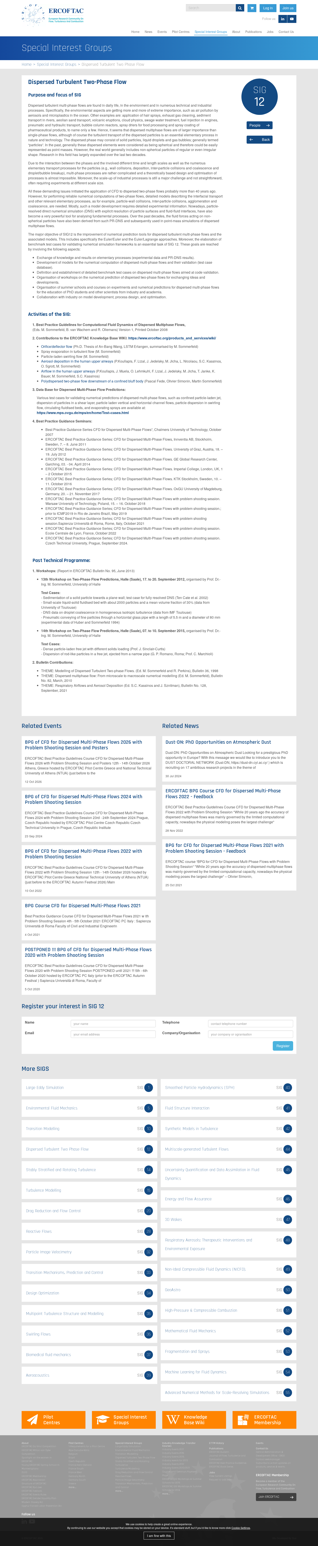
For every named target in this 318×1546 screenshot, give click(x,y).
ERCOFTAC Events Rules (34, 1494)
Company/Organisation (181, 1033)
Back (266, 139)
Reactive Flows (123, 1476)
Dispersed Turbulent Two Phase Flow (135, 1457)
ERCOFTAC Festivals (32, 1491)
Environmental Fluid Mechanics (132, 1450)
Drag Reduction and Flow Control (134, 1472)
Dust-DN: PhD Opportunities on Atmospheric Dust (218, 742)
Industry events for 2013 (175, 1460)
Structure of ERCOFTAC (34, 1483)
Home (135, 31)
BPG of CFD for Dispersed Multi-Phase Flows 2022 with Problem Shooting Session (83, 854)
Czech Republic (77, 1461)
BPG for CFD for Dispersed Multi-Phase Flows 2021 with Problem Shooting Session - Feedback (224, 848)
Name (29, 1022)
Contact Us (286, 31)
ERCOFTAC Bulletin (219, 1452)
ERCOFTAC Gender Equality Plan (39, 1498)
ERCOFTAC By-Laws (32, 1487)
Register (282, 1045)
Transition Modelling (126, 1454)
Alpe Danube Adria (79, 1450)
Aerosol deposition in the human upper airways (77, 361)
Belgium (73, 1454)
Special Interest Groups (211, 31)
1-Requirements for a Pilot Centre (87, 1446)
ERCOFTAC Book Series (221, 1466)
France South (76, 1468)
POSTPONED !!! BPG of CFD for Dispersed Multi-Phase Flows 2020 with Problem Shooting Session (88, 952)
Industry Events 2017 (173, 1449)
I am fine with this (159, 1535)
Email (29, 1033)
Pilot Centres (181, 31)
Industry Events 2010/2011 (176, 1467)
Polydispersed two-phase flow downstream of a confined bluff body (92, 381)
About (236, 31)
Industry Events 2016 (173, 1453)
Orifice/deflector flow (56, 346)
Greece (72, 1483)
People (254, 125)
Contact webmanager (268, 1459)
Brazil (72, 1457)
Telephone (171, 1022)
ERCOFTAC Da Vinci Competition (39, 1446)
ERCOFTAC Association (33, 1480)
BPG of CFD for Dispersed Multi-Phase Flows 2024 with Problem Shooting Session (83, 799)
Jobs (270, 31)
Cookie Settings (240, 1528)
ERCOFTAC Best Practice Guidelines (227, 1463)
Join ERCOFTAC (269, 1497)
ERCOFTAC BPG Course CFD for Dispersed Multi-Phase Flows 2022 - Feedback (223, 794)
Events (162, 31)
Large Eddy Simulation (128, 1446)
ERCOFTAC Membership (34, 1476)
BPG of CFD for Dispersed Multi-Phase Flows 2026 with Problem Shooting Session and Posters (83, 745)
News (148, 31)
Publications (253, 31)
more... (72, 1487)
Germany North (77, 1476)
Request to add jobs (220, 1479)
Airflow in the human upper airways (68, 371)
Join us (288, 7)
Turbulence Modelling (127, 1468)
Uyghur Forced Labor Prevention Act (42, 1505)
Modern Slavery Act (32, 1502)
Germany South (77, 1480)
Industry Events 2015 (173, 1456)
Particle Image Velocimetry (129, 1480)
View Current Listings (220, 1476)
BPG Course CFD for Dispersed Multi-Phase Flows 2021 (82, 905)
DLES (24, 1472)
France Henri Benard (80, 1465)
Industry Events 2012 (173, 1464)
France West (75, 1472)
